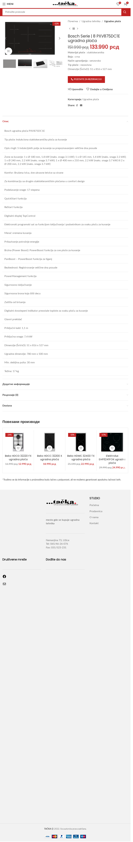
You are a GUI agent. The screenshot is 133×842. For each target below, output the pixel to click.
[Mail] (4, 585)
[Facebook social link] (77, 105)
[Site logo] (65, 4)
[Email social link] (81, 105)
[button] (5, 38)
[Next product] (77, 29)
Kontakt (94, 523)
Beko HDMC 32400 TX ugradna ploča (81, 457)
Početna (94, 505)
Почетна (73, 21)
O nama (94, 517)
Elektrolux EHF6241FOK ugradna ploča (112, 459)
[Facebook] (4, 577)
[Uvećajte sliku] (8, 51)
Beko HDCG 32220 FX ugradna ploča (18, 457)
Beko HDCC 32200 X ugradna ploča (49, 457)
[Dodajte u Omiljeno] (18, 448)
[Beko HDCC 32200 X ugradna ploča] (49, 442)
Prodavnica (96, 511)
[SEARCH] (124, 12)
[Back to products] (74, 29)
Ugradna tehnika (91, 21)
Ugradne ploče (112, 21)
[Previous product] (70, 29)
